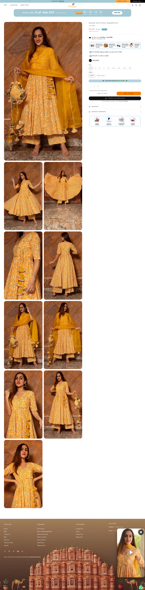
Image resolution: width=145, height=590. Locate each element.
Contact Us (7, 534)
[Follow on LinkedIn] (22, 551)
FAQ (5, 531)
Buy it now (128, 93)
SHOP (5, 5)
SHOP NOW (117, 12)
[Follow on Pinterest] (13, 551)
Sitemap (6, 545)
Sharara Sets (79, 537)
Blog (5, 537)
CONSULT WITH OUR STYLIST (116, 98)
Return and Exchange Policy (44, 531)
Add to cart (102, 93)
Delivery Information (42, 534)
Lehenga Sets (79, 528)
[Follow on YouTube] (18, 551)
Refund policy (40, 542)
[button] (115, 60)
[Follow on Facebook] (5, 551)
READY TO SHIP (25, 5)
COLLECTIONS (13, 5)
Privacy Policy (40, 528)
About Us (6, 540)
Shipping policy (41, 545)
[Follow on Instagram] (9, 551)
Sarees (77, 531)
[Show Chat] (141, 587)
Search (6, 528)
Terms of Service (41, 540)
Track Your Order (8, 542)
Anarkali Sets (79, 534)
